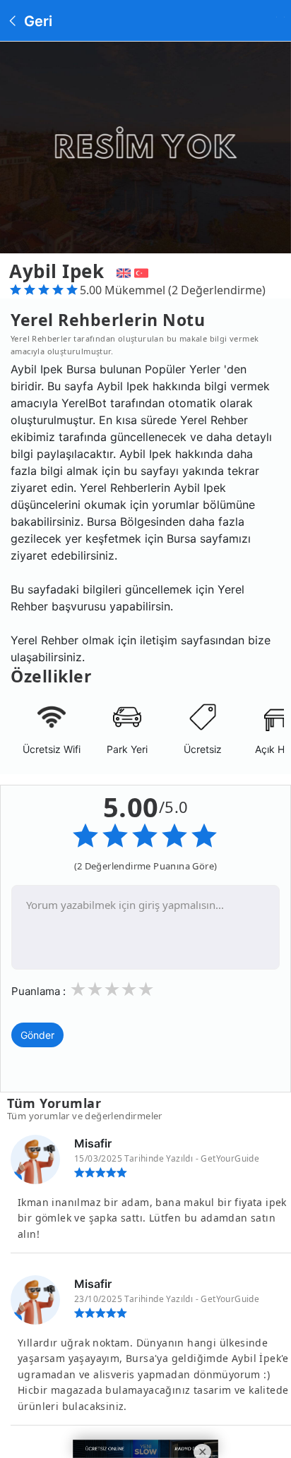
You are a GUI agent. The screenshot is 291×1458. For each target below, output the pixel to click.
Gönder (37, 1035)
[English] (121, 271)
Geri (36, 21)
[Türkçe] (143, 271)
